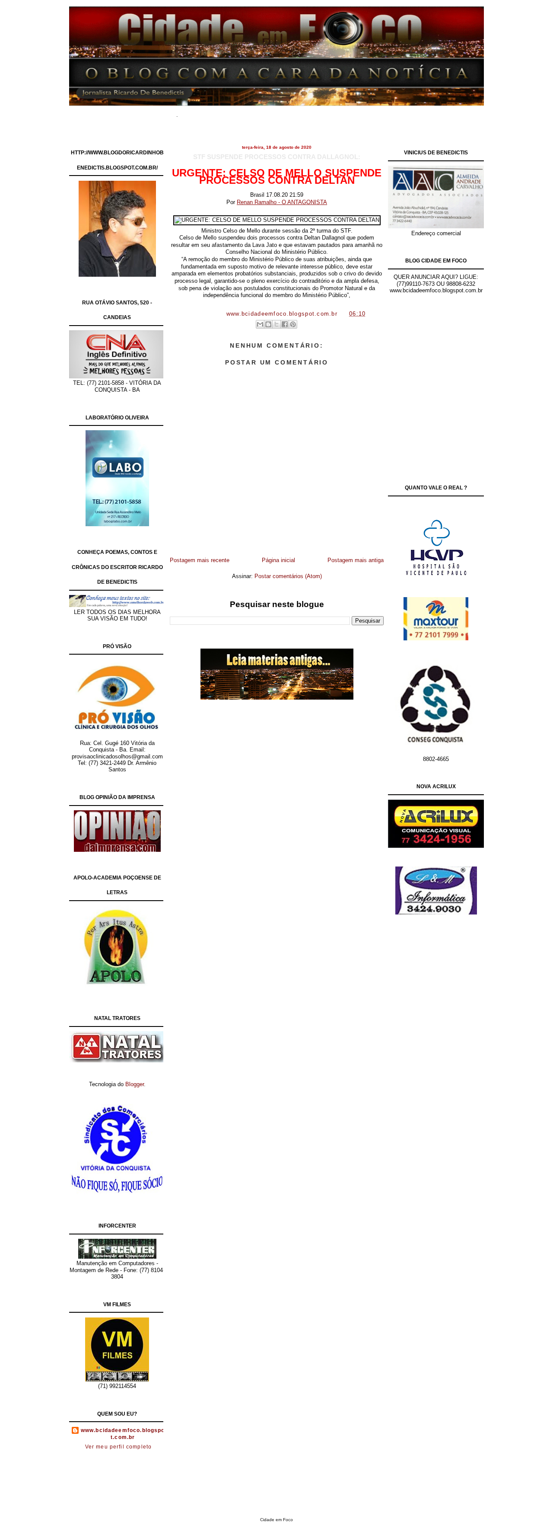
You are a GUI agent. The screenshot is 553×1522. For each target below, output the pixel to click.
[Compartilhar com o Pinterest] (293, 324)
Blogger (134, 1084)
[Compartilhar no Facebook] (284, 324)
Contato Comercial (354, 112)
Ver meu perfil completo (118, 1446)
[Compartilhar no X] (276, 324)
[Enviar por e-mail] (260, 324)
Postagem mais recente (199, 560)
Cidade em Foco (276, 1519)
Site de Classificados (292, 112)
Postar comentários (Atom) (288, 576)
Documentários (235, 112)
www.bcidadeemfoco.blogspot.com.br (123, 1434)
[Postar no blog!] (268, 324)
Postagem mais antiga (355, 560)
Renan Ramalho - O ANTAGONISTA (282, 202)
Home (199, 112)
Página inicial (278, 560)
